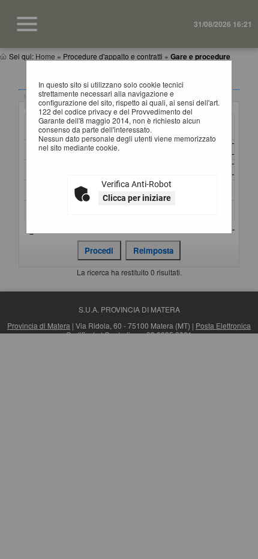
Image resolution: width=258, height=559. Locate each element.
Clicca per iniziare (137, 198)
